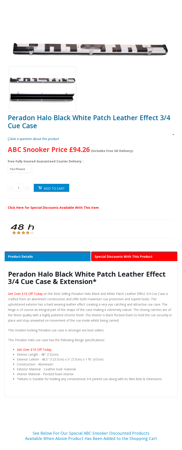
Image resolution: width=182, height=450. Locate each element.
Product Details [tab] (20, 256)
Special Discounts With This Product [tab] (123, 256)
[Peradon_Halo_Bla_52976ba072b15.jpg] (90, 50)
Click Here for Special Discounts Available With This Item (53, 207)
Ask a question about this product (35, 139)
